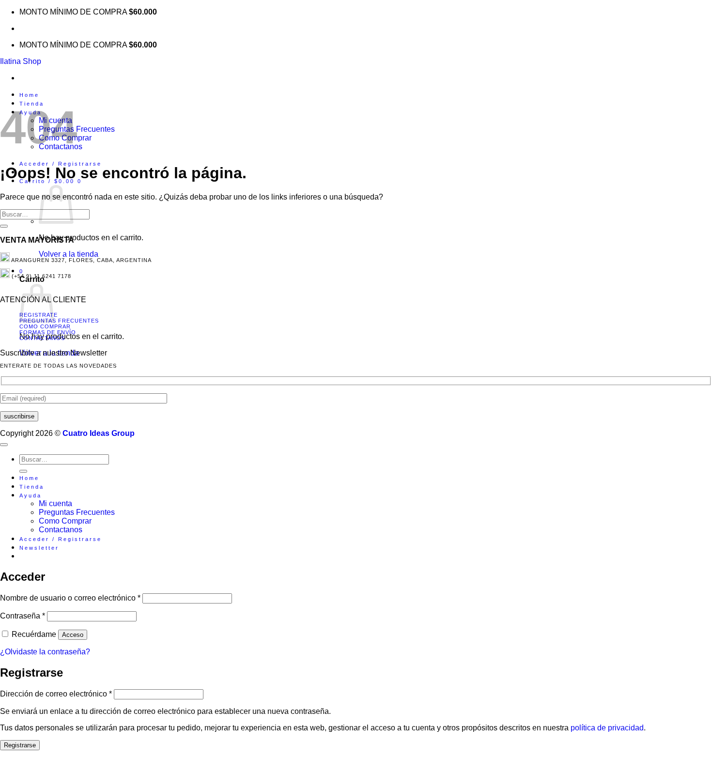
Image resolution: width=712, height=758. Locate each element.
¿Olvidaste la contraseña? (45, 652)
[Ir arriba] (4, 444)
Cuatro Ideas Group (98, 433)
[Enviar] (4, 226)
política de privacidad (607, 728)
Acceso (72, 634)
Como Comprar (45, 326)
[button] (60, 164)
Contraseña (22, 616)
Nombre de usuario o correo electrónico (70, 598)
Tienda (31, 487)
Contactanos (42, 338)
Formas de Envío (47, 332)
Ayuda (30, 495)
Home (29, 95)
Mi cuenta (55, 503)
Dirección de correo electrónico (56, 694)
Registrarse (20, 745)
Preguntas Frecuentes (59, 321)
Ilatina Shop (20, 61)
